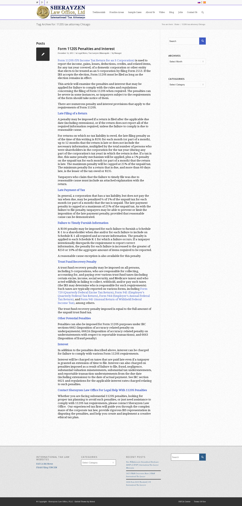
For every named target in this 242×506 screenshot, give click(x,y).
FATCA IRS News (44, 464)
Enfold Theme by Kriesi (85, 502)
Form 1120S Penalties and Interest (86, 48)
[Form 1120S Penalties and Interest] (43, 54)
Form (118, 292)
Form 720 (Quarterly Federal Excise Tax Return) (102, 290)
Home (176, 24)
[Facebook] (47, 2)
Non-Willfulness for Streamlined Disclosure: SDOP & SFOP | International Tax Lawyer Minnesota (142, 465)
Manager (118, 53)
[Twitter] (37, 2)
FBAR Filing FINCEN (46, 467)
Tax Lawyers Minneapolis (98, 53)
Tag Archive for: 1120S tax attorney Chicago (63, 24)
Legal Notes (82, 53)
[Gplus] (42, 2)
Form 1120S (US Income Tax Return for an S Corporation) (96, 60)
